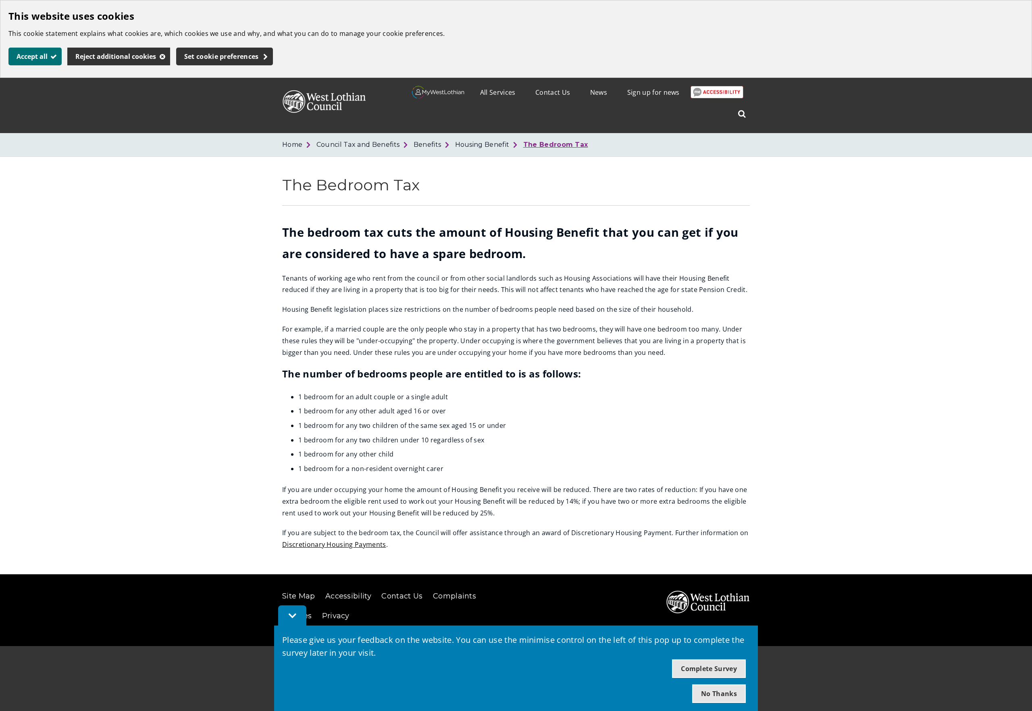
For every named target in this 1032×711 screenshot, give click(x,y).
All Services (498, 92)
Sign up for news (653, 92)
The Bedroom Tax (555, 144)
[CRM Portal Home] (438, 96)
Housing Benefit (482, 144)
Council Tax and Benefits (358, 144)
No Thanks (719, 693)
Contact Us (552, 92)
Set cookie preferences (221, 56)
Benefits (427, 144)
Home (292, 144)
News (598, 92)
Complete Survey (709, 668)
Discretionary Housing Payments (334, 544)
